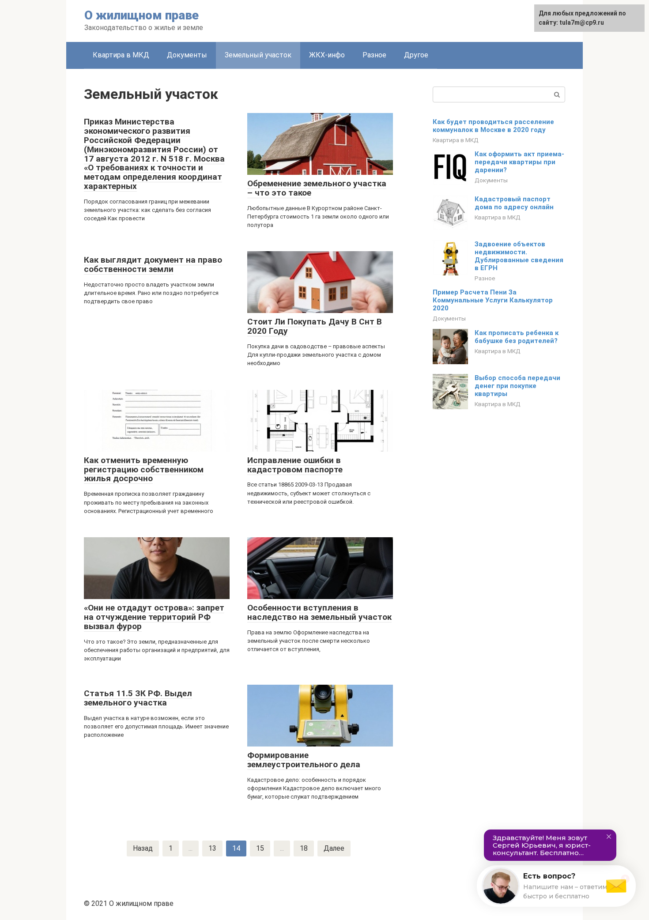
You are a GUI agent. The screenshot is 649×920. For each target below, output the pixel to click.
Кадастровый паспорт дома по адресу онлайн (514, 203)
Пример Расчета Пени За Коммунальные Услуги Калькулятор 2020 (493, 300)
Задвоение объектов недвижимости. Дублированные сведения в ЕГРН (519, 256)
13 (212, 848)
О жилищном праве (141, 15)
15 (260, 848)
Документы (187, 55)
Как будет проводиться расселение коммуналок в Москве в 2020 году (493, 126)
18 (304, 848)
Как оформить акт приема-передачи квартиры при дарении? (519, 162)
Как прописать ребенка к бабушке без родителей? (516, 337)
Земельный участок (258, 55)
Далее (334, 848)
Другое (416, 55)
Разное (374, 55)
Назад (143, 848)
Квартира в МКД (121, 55)
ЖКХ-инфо (327, 55)
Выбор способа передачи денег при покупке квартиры (517, 386)
